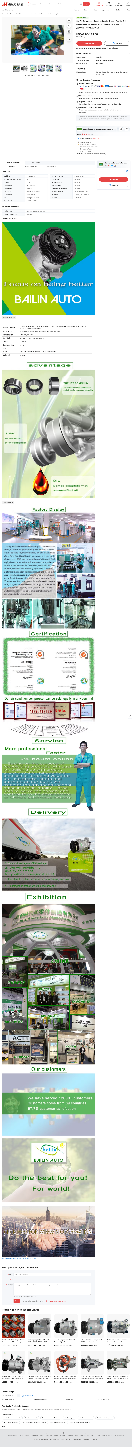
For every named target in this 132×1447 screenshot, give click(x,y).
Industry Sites (78, 1433)
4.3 (106, 166)
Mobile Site (108, 1433)
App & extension (106, 10)
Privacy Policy (94, 1439)
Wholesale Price (69, 1433)
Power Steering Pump (40, 1399)
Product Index (99, 1433)
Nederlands (70, 1435)
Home (3, 14)
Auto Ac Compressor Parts (58, 1422)
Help (95, 10)
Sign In (79, 154)
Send (16, 1301)
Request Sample (112, 48)
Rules (128, 10)
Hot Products (18, 1433)
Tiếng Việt (110, 1435)
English (21, 1435)
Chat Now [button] (118, 43)
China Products (28, 1433)
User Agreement (77, 1439)
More (3, 1426)
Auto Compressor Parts (86, 1418)
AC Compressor (102, 1399)
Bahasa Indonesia (119, 1435)
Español (27, 1435)
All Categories (9, 10)
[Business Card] (127, 171)
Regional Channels (89, 1433)
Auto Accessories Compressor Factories (34, 1422)
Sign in (128, 5)
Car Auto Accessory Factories (51, 1418)
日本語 (87, 1435)
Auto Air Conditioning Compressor (54, 14)
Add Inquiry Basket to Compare (38, 75)
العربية (76, 1435)
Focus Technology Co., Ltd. (53, 1439)
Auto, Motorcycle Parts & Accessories (16, 14)
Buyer (85, 10)
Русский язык (48, 1435)
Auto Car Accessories (31, 1418)
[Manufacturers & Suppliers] (12, 4)
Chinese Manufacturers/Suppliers (43, 1433)
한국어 (81, 1435)
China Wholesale (58, 1433)
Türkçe (103, 1435)
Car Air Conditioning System (36, 14)
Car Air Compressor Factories (12, 1418)
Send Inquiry (89, 43)
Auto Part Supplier (69, 1418)
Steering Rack (70, 1399)
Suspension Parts (7, 1399)
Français (41, 1435)
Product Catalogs (29, 1395)
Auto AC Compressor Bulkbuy (79, 1422)
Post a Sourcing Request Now (56, 1301)
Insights (115, 1433)
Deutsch (62, 1435)
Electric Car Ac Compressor (105, 1418)
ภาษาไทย (97, 1435)
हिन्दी (92, 1435)
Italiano (56, 1435)
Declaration (86, 1439)
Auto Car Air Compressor (10, 1422)
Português (34, 1435)
